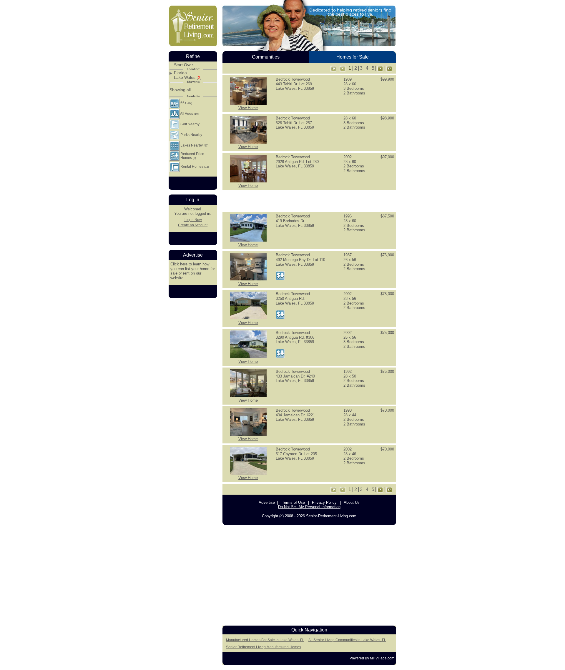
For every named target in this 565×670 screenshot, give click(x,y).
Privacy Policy (324, 502)
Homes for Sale (352, 56)
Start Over (183, 65)
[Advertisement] (309, 200)
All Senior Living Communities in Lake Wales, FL (347, 640)
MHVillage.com (382, 658)
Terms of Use (293, 502)
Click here (178, 264)
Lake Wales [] (188, 77)
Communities (266, 56)
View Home (248, 108)
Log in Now (193, 220)
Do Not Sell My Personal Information (309, 507)
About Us (352, 502)
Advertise (267, 502)
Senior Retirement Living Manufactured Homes (263, 647)
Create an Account (192, 225)
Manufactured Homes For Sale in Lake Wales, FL (265, 640)
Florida (180, 73)
